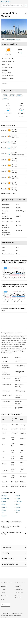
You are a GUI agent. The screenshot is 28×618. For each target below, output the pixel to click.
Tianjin (18, 498)
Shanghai (3, 586)
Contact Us (18, 586)
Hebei (17, 504)
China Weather (6, 2)
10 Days (12, 95)
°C (18, 53)
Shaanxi (4, 507)
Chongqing (19, 501)
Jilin (3, 513)
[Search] (21, 5)
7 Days (5, 95)
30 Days (6, 98)
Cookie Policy (19, 592)
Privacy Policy (19, 589)
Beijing (18, 495)
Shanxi (4, 501)
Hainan (18, 513)
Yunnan (4, 516)
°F (21, 53)
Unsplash (18, 39)
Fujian (4, 510)
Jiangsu (18, 510)
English (5, 604)
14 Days (19, 95)
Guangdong (5, 498)
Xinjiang (18, 507)
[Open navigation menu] (25, 5)
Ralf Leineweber (10, 39)
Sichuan (4, 495)
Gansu (4, 504)
